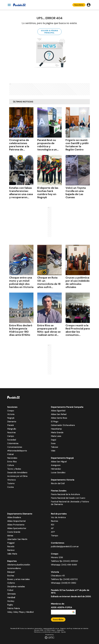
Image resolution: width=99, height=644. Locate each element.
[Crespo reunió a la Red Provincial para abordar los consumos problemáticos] (78, 308)
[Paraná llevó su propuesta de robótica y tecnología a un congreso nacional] (49, 122)
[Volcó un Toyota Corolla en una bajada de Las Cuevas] (78, 170)
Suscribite (78, 5)
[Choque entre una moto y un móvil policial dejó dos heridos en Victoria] (21, 260)
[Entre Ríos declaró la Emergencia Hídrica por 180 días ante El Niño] (21, 308)
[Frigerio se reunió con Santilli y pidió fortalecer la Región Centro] (78, 122)
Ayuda (63, 632)
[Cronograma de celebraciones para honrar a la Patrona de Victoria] (21, 122)
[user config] (88, 5)
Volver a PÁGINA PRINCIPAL (49, 31)
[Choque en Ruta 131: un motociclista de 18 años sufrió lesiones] (49, 260)
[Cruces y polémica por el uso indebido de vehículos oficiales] (78, 260)
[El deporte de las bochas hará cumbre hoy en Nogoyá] (49, 170)
